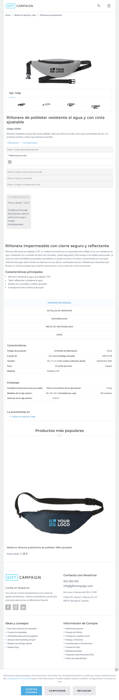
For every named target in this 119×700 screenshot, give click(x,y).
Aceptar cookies (31, 690)
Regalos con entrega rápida (19, 643)
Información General (59, 303)
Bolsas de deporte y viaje (25, 15)
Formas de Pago (73, 647)
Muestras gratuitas (74, 651)
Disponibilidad (59, 319)
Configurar (57, 690)
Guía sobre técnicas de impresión (22, 628)
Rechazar (84, 690)
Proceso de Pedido (74, 632)
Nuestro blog (13, 647)
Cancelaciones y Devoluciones (79, 643)
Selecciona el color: (17, 155)
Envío (59, 335)
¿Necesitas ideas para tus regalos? (22, 636)
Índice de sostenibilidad (59, 326)
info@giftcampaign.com (78, 586)
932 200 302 (71, 581)
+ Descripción (13, 142)
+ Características (29, 142)
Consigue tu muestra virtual (77, 636)
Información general (74, 628)
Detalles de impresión (59, 311)
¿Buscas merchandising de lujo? (21, 640)
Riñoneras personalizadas (51, 15)
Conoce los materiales (17, 632)
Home (8, 15)
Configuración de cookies (19, 678)
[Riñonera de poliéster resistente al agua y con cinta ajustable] (58, 54)
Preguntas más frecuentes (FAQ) (80, 654)
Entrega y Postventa (74, 640)
